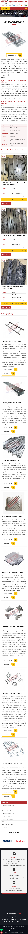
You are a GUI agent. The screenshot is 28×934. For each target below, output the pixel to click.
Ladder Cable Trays (7, 808)
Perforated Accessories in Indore (13, 627)
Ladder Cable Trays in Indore (11, 341)
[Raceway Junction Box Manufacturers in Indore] (14, 559)
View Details (5, 203)
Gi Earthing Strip (6, 827)
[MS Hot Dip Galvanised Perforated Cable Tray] (14, 168)
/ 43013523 (17, 875)
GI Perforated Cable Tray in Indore (13, 236)
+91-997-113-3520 (14, 879)
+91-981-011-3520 (8, 877)
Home (4, 917)
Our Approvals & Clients (16, 919)
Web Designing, (22, 931)
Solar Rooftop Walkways (8, 822)
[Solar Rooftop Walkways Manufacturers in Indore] (14, 503)
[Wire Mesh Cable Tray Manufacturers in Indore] (14, 750)
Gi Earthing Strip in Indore (10, 460)
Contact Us (7, 922)
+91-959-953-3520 (18, 877)
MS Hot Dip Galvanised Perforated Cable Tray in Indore (13, 183)
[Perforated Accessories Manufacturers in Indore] (14, 613)
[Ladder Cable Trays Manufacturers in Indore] (14, 327)
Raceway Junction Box (7, 819)
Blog (25, 919)
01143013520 (11, 875)
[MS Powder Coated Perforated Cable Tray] (14, 272)
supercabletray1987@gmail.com (14, 890)
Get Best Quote (7, 200)
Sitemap (14, 922)
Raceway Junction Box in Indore (12, 572)
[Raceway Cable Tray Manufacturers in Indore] (14, 389)
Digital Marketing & (9, 932)
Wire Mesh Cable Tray (7, 824)
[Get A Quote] (1, 932)
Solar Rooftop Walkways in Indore (13, 516)
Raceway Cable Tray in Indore (11, 403)
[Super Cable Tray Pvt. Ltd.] (14, 2)
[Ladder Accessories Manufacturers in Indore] (14, 680)
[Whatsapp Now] (1, 930)
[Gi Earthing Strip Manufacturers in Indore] (14, 447)
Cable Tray (21, 917)
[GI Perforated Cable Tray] (14, 221)
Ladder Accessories (7, 816)
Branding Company (18, 932)
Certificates (4, 919)
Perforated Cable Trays (8, 805)
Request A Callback (20, 200)
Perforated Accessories (8, 813)
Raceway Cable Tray (7, 810)
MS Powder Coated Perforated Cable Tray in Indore (12, 287)
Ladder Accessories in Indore (12, 693)
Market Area (21, 922)
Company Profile (12, 917)
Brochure (5, 8)
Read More (6, 374)
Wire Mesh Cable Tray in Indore (12, 764)
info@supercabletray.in (14, 888)
